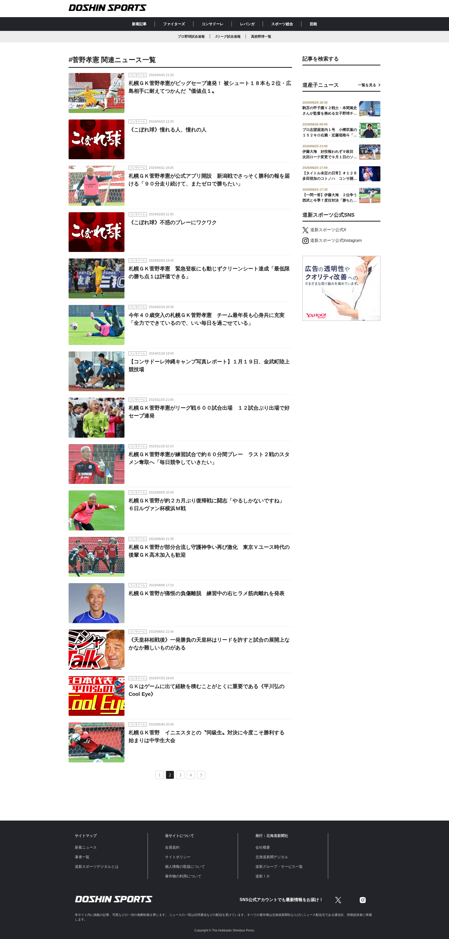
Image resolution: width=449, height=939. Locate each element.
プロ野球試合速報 (191, 36)
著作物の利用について (183, 876)
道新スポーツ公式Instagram (336, 240)
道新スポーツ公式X (328, 230)
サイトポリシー (177, 857)
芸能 (313, 24)
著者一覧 (82, 857)
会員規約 (172, 847)
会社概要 (262, 847)
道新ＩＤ (262, 876)
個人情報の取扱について (185, 866)
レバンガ (247, 24)
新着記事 (139, 24)
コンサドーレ (212, 24)
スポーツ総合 (282, 24)
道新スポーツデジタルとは (96, 866)
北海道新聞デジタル (271, 857)
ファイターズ (174, 24)
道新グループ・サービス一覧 (279, 866)
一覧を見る (367, 85)
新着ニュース (86, 847)
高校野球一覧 (261, 36)
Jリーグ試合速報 (228, 36)
